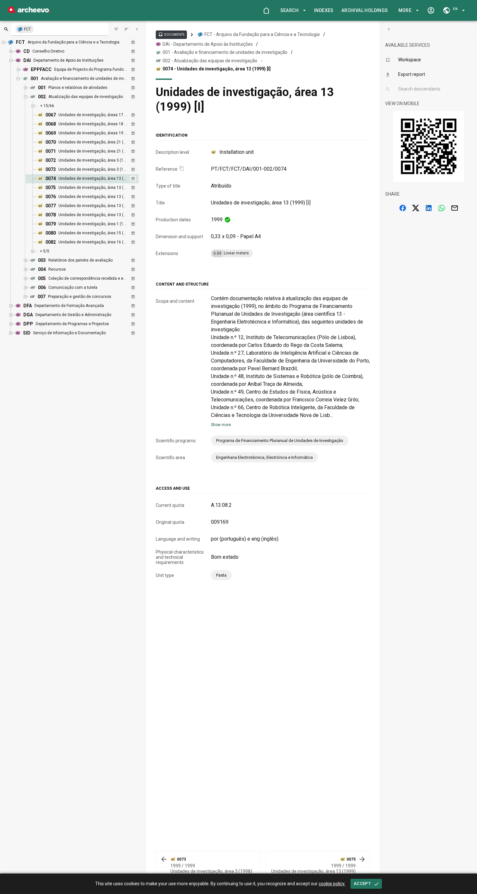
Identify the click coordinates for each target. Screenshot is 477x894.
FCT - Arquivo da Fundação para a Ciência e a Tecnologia (262, 34)
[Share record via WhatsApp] (441, 208)
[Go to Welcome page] (266, 10)
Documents (171, 34)
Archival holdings (364, 10)
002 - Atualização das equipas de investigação (210, 60)
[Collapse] (137, 29)
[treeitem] (89, 178)
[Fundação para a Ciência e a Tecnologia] (29, 11)
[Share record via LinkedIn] (428, 208)
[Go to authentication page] (430, 10)
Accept (362, 883)
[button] (292, 11)
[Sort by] (116, 29)
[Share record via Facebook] (402, 208)
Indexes (324, 10)
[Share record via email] (454, 208)
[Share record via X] (415, 208)
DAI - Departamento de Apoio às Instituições (208, 44)
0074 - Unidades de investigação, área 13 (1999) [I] (217, 68)
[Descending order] (126, 29)
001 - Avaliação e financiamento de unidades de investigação (225, 52)
